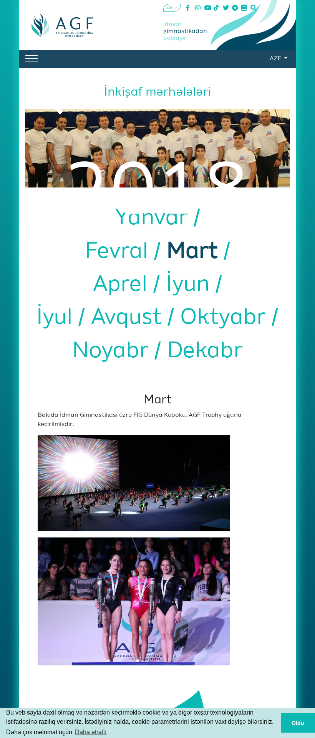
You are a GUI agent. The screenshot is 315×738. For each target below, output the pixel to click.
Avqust (129, 318)
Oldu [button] (298, 723)
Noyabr (113, 351)
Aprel (123, 285)
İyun (191, 285)
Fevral (119, 252)
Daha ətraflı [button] (90, 732)
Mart (195, 252)
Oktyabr (226, 318)
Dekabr (205, 351)
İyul (57, 318)
